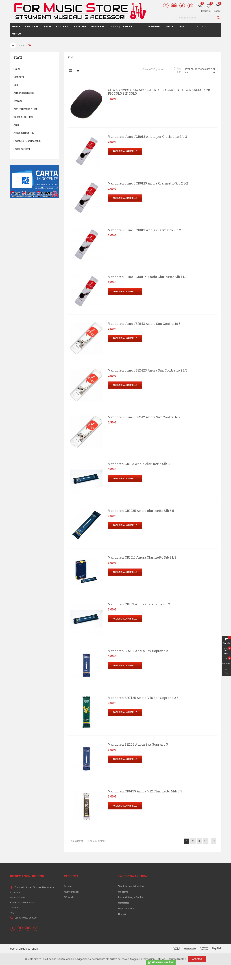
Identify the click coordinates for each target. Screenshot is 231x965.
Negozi (122, 914)
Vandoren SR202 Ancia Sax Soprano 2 (138, 651)
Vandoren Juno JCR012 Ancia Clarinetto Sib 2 (144, 230)
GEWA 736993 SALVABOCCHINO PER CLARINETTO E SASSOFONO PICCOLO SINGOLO (159, 92)
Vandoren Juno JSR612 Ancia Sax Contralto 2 (144, 417)
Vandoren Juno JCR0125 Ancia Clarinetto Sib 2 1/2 (148, 183)
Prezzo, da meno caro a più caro (200, 69)
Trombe (18, 100)
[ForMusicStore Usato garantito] (34, 181)
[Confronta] (67, 107)
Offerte (67, 886)
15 (206, 841)
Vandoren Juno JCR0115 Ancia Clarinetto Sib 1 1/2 (147, 277)
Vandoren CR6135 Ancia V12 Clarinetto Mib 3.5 (145, 791)
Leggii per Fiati (22, 148)
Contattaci (123, 903)
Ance (16, 124)
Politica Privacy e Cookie (130, 897)
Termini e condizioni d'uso (131, 886)
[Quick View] (67, 91)
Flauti (17, 68)
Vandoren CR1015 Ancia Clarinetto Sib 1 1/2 (142, 557)
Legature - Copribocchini (27, 140)
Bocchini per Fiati (23, 116)
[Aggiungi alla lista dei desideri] (67, 99)
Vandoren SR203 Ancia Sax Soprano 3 (138, 744)
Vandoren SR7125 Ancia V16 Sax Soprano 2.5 (143, 697)
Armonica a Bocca (24, 92)
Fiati (18, 58)
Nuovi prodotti (71, 891)
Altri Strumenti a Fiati (26, 108)
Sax (16, 84)
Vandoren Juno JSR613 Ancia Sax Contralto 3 (144, 323)
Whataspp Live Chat (162, 962)
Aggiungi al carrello (125, 151)
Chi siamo (123, 891)
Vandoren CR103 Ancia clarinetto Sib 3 (139, 464)
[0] (209, 6)
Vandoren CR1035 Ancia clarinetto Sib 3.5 (141, 510)
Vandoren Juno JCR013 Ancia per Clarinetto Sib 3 (147, 136)
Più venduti (69, 897)
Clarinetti (19, 76)
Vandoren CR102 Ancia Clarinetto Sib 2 (139, 604)
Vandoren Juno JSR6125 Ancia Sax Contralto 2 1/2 (148, 370)
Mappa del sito (126, 908)
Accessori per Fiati (24, 132)
